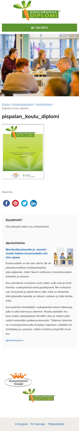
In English (21, 424)
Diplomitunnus (44, 104)
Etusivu (6, 104)
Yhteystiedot (56, 424)
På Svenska (38, 424)
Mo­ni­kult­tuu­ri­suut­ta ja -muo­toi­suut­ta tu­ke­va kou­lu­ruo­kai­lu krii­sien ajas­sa (27, 253)
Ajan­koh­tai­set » (15, 340)
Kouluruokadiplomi (22, 104)
